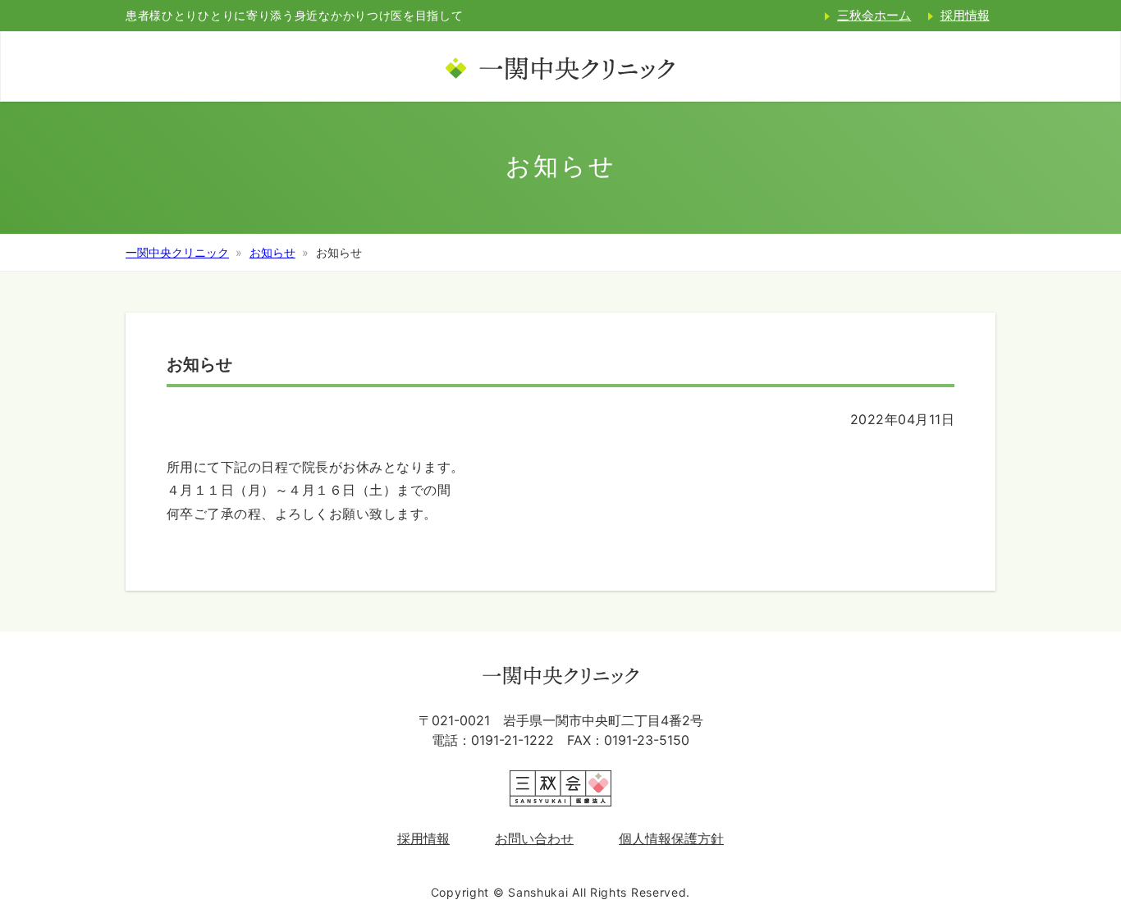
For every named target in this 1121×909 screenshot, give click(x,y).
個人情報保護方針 (671, 838)
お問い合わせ (534, 838)
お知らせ (272, 252)
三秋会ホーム (874, 15)
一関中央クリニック (177, 252)
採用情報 (965, 15)
